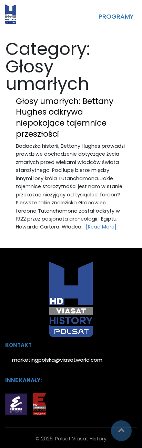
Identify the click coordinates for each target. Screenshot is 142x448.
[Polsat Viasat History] (10, 13)
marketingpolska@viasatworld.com (57, 359)
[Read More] (101, 226)
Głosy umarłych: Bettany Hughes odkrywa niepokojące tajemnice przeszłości (64, 117)
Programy (116, 16)
